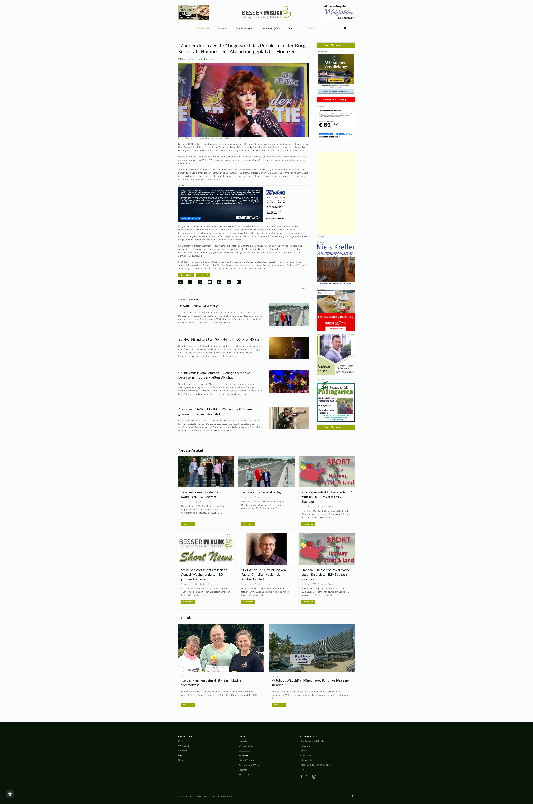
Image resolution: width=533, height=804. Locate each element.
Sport (181, 760)
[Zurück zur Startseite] (266, 12)
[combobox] (318, 28)
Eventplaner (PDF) (270, 28)
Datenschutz (306, 760)
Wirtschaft (183, 746)
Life (211, 59)
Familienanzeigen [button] (244, 28)
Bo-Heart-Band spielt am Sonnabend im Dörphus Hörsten (220, 339)
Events (201, 275)
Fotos (291, 28)
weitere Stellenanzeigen (333, 99)
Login (302, 769)
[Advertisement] (336, 193)
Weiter (303, 288)
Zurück (184, 288)
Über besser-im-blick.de (312, 741)
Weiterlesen (279, 705)
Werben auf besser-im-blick (334, 45)
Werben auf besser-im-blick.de (315, 764)
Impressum (305, 755)
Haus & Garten (246, 760)
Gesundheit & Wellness (251, 765)
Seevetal (184, 275)
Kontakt (303, 750)
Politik (181, 741)
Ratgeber (244, 755)
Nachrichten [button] (204, 28)
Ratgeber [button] (222, 28)
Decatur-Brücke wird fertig (198, 306)
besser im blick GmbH (222, 796)
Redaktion (305, 746)
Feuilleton (183, 750)
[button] (345, 28)
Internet (243, 769)
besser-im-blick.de (309, 736)
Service (243, 736)
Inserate (243, 741)
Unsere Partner (246, 746)
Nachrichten (185, 736)
